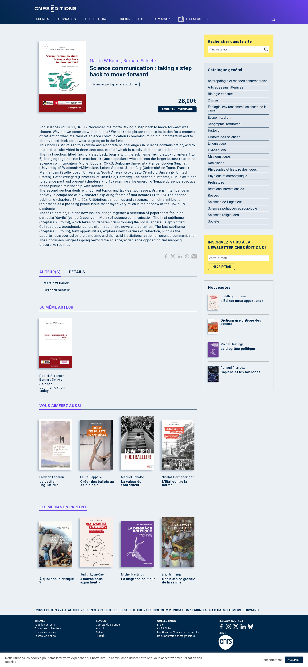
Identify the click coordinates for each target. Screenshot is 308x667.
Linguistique (217, 144)
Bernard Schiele (139, 60)
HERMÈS (101, 636)
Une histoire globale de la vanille (178, 580)
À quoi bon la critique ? (56, 580)
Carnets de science (108, 624)
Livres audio (217, 150)
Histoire (214, 131)
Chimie (213, 100)
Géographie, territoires (224, 124)
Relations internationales (226, 189)
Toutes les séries (45, 636)
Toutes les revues (45, 632)
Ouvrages (67, 19)
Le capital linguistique (48, 483)
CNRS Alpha (164, 628)
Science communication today (52, 387)
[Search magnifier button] (273, 19)
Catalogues (197, 19)
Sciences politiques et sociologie (114, 84)
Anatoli (100, 628)
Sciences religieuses (223, 215)
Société (213, 221)
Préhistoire (216, 182)
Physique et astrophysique (227, 176)
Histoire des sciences (224, 137)
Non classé (216, 163)
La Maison (162, 19)
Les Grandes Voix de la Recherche (178, 632)
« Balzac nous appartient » (91, 580)
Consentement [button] (271, 660)
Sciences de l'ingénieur (225, 202)
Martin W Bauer (105, 60)
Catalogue (71, 610)
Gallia (99, 632)
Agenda (42, 19)
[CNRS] (226, 648)
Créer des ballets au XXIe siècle (97, 483)
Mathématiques (219, 156)
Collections (96, 19)
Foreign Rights (130, 19)
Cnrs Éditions (47, 610)
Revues (213, 195)
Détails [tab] (77, 272)
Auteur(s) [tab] (50, 272)
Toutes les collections (48, 628)
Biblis (160, 624)
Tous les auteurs (45, 624)
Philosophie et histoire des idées (232, 169)
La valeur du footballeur (131, 483)
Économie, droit (219, 118)
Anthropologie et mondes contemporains (238, 81)
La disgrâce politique (138, 579)
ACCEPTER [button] (293, 659)
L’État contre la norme (174, 483)
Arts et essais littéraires (225, 87)
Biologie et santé (220, 94)
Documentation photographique (176, 636)
